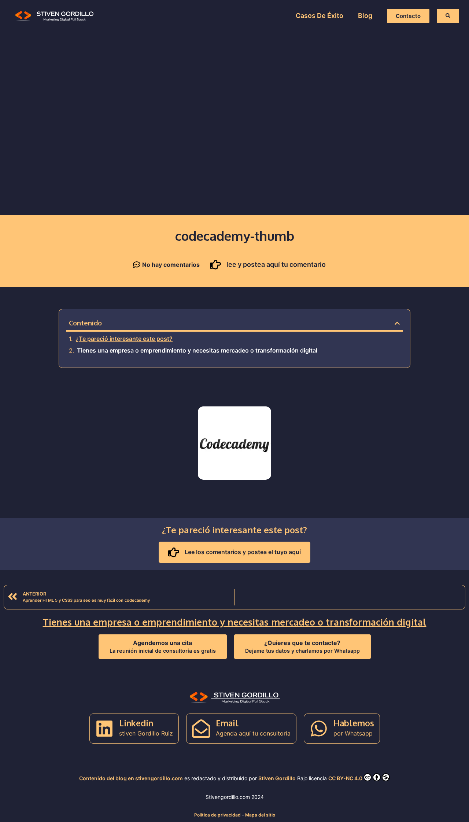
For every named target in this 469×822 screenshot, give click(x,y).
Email (227, 723)
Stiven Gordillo (277, 778)
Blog (365, 15)
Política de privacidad (217, 815)
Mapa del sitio (260, 815)
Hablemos (353, 723)
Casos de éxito (319, 15)
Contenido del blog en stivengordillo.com (131, 778)
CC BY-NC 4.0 (345, 778)
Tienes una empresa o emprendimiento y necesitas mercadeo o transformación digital (197, 350)
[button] (397, 323)
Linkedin (136, 723)
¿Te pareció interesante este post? (124, 338)
